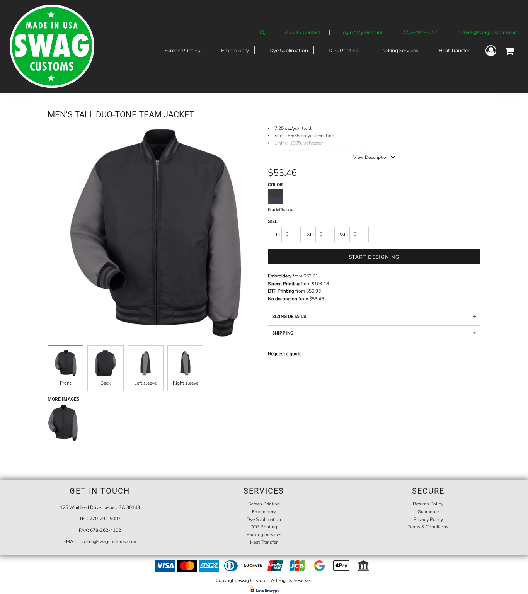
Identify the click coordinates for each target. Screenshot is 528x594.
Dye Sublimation (264, 519)
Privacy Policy (428, 519)
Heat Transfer (264, 542)
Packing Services (264, 534)
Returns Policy (428, 504)
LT (278, 234)
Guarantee (428, 512)
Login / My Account (361, 32)
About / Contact (302, 32)
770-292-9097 (420, 32)
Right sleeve (185, 383)
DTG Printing (263, 527)
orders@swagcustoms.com (488, 32)
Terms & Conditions (428, 527)
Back (105, 383)
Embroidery (279, 276)
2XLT (343, 234)
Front (65, 383)
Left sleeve (145, 383)
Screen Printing (284, 284)
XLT (311, 234)
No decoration (282, 299)
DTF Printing (281, 291)
